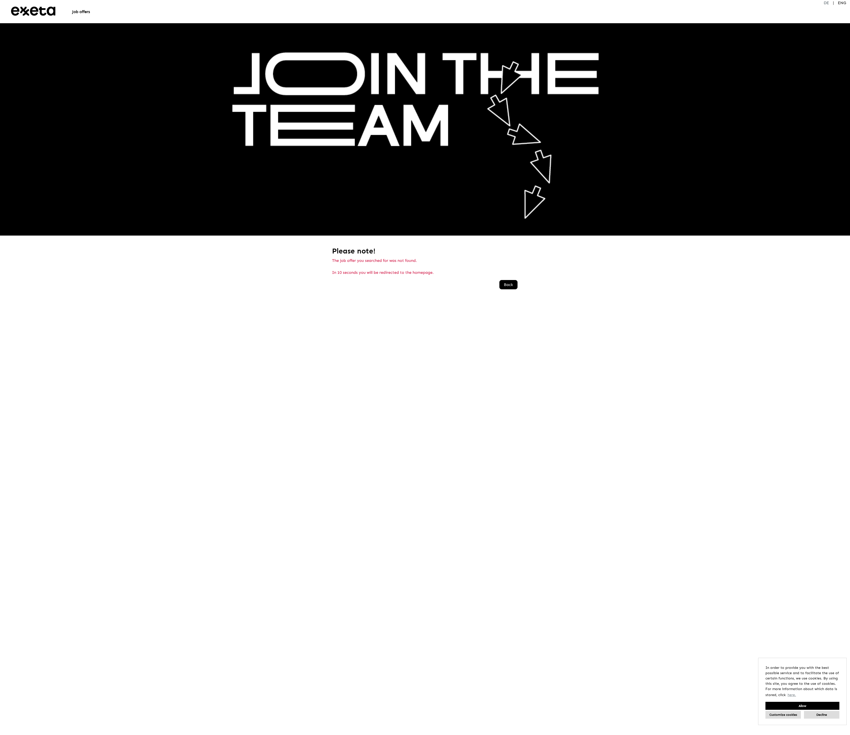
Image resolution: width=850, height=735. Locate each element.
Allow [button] (802, 706)
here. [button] (792, 695)
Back (508, 284)
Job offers (81, 11)
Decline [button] (821, 715)
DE (826, 2)
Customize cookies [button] (783, 715)
